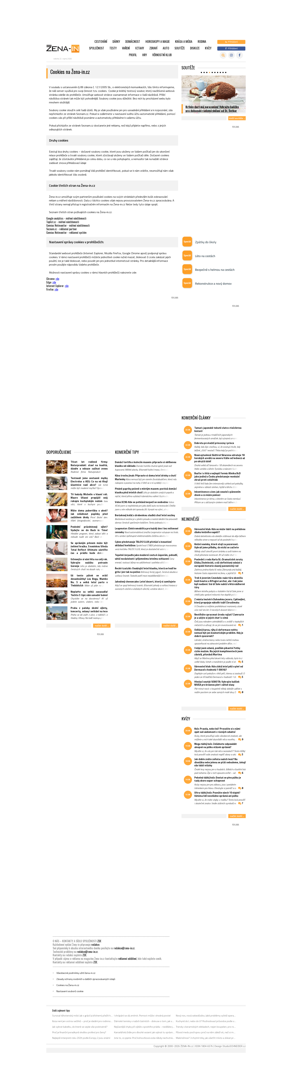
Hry (144, 55)
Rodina (202, 41)
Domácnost (132, 41)
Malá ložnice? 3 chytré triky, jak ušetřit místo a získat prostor (206, 1038)
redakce (95, 945)
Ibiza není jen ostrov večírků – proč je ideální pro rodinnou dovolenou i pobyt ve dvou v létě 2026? (82, 1021)
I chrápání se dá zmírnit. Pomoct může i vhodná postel (142, 1015)
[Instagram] (231, 55)
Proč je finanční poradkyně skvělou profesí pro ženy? (79, 1032)
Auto (166, 48)
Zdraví (153, 48)
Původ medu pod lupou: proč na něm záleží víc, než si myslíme (206, 1032)
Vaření (126, 48)
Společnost (96, 48)
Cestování (100, 41)
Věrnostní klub (162, 55)
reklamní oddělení (127, 959)
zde (57, 279)
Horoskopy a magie (157, 41)
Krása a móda (183, 41)
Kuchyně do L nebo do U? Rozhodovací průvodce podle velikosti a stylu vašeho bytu (206, 1021)
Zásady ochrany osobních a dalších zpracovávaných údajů (85, 979)
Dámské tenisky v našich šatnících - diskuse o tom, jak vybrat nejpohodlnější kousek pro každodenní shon (144, 1021)
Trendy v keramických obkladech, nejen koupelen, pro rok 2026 (206, 1027)
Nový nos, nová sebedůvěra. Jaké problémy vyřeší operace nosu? (206, 1015)
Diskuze (195, 48)
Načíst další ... (102, 625)
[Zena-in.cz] (64, 48)
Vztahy (139, 48)
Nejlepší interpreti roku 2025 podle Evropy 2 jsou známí (81, 1038)
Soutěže (180, 48)
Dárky (116, 41)
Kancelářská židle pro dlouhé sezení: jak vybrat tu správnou (144, 1032)
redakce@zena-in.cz (124, 948)
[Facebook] (239, 55)
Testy (113, 48)
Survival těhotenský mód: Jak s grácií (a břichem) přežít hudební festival (82, 1015)
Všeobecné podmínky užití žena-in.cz (75, 973)
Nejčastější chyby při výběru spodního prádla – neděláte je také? (144, 1027)
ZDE (99, 941)
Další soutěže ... (237, 118)
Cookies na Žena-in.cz (67, 985)
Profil (133, 55)
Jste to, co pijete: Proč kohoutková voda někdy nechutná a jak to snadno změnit (144, 1038)
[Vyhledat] (223, 55)
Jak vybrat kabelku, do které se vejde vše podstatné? (79, 1027)
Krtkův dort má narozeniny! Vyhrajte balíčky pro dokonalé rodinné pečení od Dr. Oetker (212, 109)
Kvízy (208, 48)
